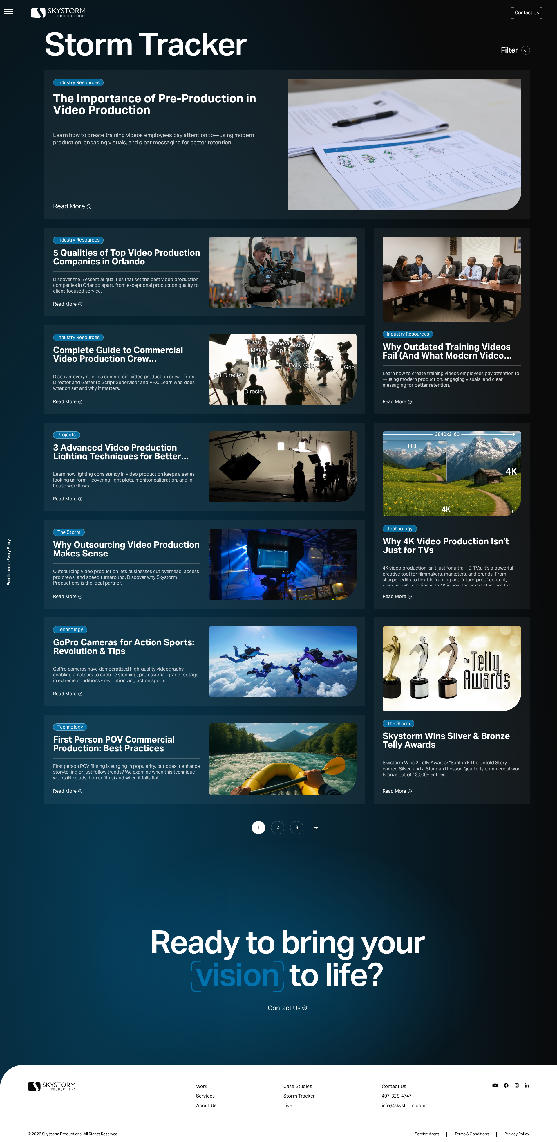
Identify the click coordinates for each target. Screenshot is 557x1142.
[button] (527, 13)
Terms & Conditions (472, 1134)
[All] (525, 50)
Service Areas (427, 1134)
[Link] (8, 562)
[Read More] (287, 144)
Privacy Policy (516, 1134)
